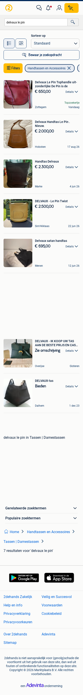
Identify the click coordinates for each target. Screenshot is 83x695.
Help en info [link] (13, 605)
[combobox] (36, 22)
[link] (9, 8)
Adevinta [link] (48, 634)
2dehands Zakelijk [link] (18, 597)
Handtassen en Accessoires (47, 68)
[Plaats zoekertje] (71, 8)
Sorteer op (38, 35)
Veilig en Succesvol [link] (57, 597)
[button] (49, 8)
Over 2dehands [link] (15, 634)
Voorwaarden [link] (52, 605)
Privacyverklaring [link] (17, 614)
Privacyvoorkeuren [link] (18, 622)
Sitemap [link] (10, 643)
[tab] (9, 43)
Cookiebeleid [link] (52, 614)
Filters (16, 68)
